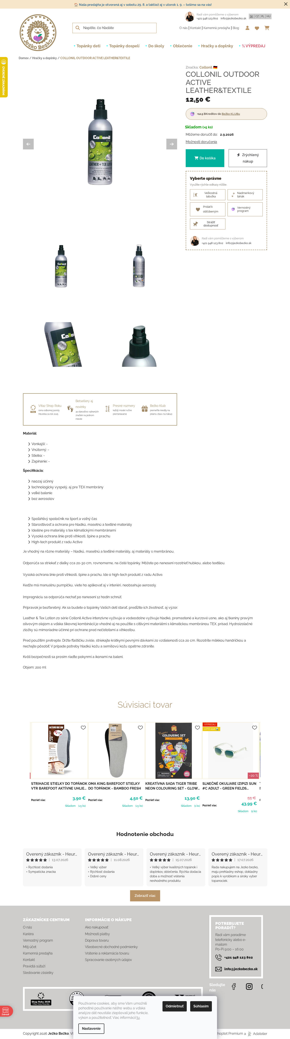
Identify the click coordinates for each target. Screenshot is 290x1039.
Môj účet (29, 947)
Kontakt (195, 28)
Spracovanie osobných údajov (108, 960)
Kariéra (28, 934)
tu (138, 1018)
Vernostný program (38, 940)
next (263, 767)
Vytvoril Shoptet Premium (222, 1033)
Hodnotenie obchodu (145, 834)
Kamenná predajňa (216, 28)
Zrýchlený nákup (250, 158)
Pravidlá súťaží (34, 966)
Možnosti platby (97, 934)
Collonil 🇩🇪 (208, 67)
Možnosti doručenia (201, 142)
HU (268, 16)
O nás (183, 28)
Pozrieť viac (38, 800)
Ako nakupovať (96, 927)
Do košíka (208, 158)
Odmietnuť (175, 1006)
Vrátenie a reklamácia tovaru (107, 953)
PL (262, 16)
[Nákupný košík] (268, 28)
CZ (257, 16)
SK (251, 16)
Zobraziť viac (145, 896)
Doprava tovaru (97, 940)
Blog (236, 28)
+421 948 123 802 (207, 18)
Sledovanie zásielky (38, 973)
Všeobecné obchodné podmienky (111, 947)
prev (26, 767)
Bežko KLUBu (231, 113)
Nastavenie (91, 1029)
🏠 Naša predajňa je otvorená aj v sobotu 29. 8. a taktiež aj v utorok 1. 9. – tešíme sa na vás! (143, 5)
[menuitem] (88, 46)
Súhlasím (201, 1006)
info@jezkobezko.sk (233, 18)
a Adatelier (255, 1033)
